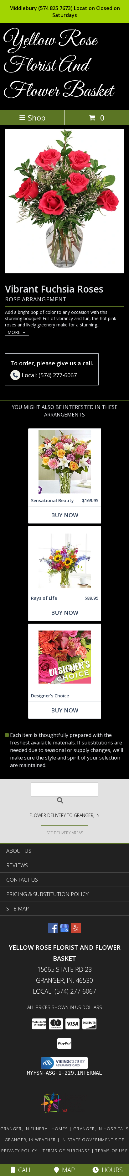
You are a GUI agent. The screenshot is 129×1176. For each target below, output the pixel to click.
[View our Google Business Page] (64, 931)
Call (23, 1170)
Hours (111, 1170)
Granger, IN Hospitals (101, 1128)
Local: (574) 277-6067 (64, 991)
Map (67, 1170)
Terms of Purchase (66, 1150)
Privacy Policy (19, 1150)
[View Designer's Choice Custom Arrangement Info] (64, 657)
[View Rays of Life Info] (64, 559)
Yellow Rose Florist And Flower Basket (58, 66)
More (14, 332)
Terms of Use (111, 1150)
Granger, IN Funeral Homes (34, 1128)
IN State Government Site (92, 1139)
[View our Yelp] (76, 931)
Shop (36, 117)
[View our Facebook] (53, 931)
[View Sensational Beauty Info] (64, 462)
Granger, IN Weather (30, 1139)
